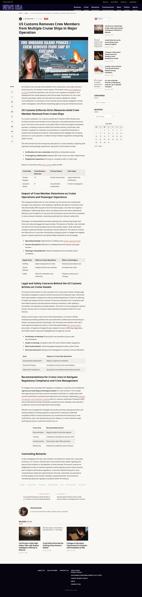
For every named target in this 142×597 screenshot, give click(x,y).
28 (96, 142)
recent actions (47, 165)
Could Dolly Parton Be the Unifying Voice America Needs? (53, 545)
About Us (105, 2)
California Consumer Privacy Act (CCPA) (86, 575)
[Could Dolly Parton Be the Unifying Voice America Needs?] (53, 534)
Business (77, 7)
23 (104, 139)
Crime (86, 7)
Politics (127, 7)
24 (108, 139)
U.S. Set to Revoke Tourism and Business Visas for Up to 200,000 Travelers (113, 83)
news (62, 485)
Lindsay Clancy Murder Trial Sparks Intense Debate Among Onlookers (113, 69)
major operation (53, 485)
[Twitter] (12, 97)
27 (121, 139)
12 (117, 133)
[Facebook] (12, 92)
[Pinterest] (12, 107)
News (119, 7)
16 (104, 136)
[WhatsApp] (12, 141)
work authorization (74, 325)
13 (121, 133)
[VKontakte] (12, 131)
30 (104, 142)
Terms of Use (76, 584)
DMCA (73, 581)
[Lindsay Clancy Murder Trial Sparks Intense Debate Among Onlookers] (98, 69)
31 (108, 142)
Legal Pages (132, 2)
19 (117, 136)
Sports (135, 7)
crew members (31, 485)
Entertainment (108, 7)
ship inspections (71, 485)
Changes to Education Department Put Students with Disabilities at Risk (77, 545)
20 (121, 136)
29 (100, 142)
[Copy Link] (12, 116)
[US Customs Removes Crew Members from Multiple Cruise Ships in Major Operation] (53, 59)
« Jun (95, 146)
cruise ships (42, 485)
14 (96, 136)
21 (96, 139)
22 (100, 139)
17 (108, 136)
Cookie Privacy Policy (79, 578)
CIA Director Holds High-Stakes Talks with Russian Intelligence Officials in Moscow (29, 546)
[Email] (12, 112)
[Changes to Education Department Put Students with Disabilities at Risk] (77, 534)
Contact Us (123, 2)
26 (117, 139)
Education (95, 7)
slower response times (72, 241)
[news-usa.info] (13, 7)
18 (113, 136)
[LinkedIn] (12, 102)
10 (108, 133)
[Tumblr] (12, 121)
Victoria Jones (29, 18)
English (100, 19)
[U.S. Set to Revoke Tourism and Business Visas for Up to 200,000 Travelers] (98, 83)
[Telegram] (12, 136)
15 (100, 136)
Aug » (100, 146)
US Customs (82, 485)
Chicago (22, 485)
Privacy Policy (76, 572)
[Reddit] (12, 126)
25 (113, 139)
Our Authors (114, 2)
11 (113, 133)
